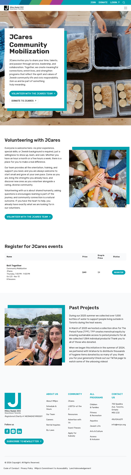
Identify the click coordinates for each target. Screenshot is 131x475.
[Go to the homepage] (13, 403)
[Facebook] (7, 431)
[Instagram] (13, 431)
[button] (125, 8)
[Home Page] (14, 8)
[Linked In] (19, 431)
